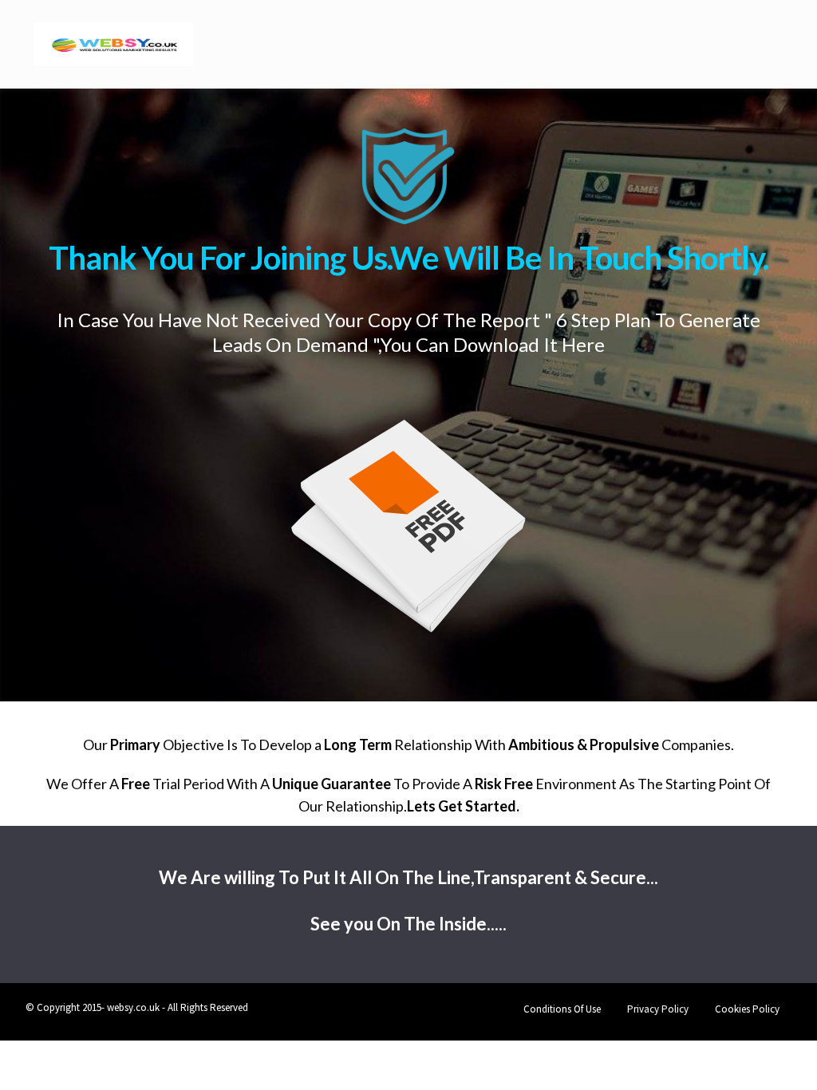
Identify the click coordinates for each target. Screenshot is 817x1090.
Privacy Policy (658, 1009)
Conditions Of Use (562, 1009)
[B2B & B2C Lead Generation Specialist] (113, 40)
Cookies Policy (747, 1009)
